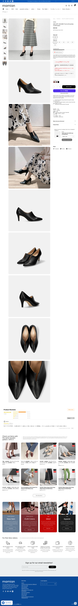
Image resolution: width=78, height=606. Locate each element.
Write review (70, 409)
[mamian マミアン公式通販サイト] (8, 5)
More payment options (64, 93)
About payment (24, 587)
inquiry (22, 582)
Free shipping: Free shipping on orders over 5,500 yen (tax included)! (39, 1)
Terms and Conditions (25, 592)
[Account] (72, 5)
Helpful (72, 428)
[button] (69, 5)
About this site (24, 593)
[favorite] (66, 5)
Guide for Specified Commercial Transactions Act (27, 597)
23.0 (64, 42)
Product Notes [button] (56, 124)
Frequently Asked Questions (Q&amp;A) (29, 584)
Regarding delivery (25, 588)
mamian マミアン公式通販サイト (15, 604)
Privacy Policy (24, 595)
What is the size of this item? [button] (58, 121)
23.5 (68, 42)
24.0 (72, 42)
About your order (24, 585)
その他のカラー (56, 80)
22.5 (59, 42)
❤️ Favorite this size (58, 52)
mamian (54, 21)
